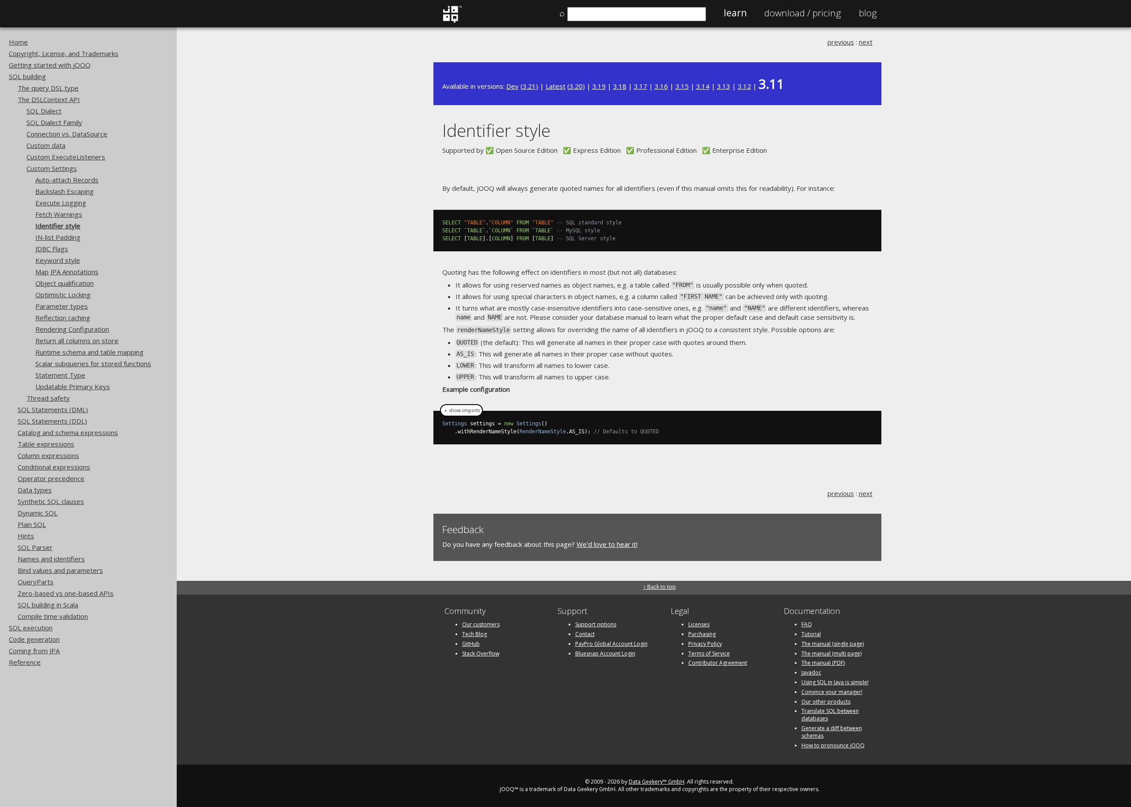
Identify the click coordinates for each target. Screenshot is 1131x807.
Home (18, 42)
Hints (26, 535)
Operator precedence (51, 478)
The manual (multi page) (831, 653)
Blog (868, 13)
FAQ (806, 624)
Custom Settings (52, 168)
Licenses (699, 624)
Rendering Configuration (72, 329)
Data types (35, 489)
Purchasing (702, 634)
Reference (25, 662)
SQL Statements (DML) (53, 409)
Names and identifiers (51, 558)
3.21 (529, 86)
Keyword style (57, 260)
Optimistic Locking (63, 294)
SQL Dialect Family (54, 122)
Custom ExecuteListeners (66, 156)
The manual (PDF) (823, 663)
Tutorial (811, 634)
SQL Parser (35, 547)
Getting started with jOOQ (50, 65)
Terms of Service (709, 653)
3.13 (723, 86)
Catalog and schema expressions (68, 432)
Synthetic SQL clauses (51, 501)
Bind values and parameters (60, 570)
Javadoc (811, 672)
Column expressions (48, 455)
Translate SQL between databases (830, 714)
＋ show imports (461, 410)
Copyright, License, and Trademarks (63, 53)
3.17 (640, 86)
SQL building (27, 76)
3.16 (661, 86)
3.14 (703, 86)
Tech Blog (474, 634)
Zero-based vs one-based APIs (66, 593)
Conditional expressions (54, 466)
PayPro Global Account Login (611, 644)
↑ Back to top (659, 587)
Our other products (825, 701)
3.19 (599, 86)
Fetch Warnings (58, 214)
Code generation (34, 639)
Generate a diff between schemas (831, 731)
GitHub (471, 644)
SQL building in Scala (48, 604)
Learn (735, 13)
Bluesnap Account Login (605, 653)
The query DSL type (48, 87)
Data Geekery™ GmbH (656, 781)
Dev (512, 86)
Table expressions (46, 443)
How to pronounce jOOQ (833, 745)
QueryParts (35, 581)
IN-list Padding (57, 237)
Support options (595, 624)
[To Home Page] (452, 21)
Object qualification (64, 283)
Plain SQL (32, 524)
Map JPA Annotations (67, 271)
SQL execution (31, 627)
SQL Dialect (44, 110)
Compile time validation (53, 616)
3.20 (576, 86)
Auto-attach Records (67, 179)
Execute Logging (60, 202)
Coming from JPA (34, 650)
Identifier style (57, 225)
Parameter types (61, 306)
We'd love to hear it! (607, 544)
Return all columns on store (76, 340)
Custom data (46, 145)
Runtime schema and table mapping (89, 352)
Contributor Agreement (717, 663)
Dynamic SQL (37, 512)
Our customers (481, 624)
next (866, 42)
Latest (556, 86)
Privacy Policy (705, 644)
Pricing (802, 13)
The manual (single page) (832, 644)
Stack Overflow (480, 653)
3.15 (682, 86)
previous (840, 42)
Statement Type (60, 375)
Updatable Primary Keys (72, 386)
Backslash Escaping (64, 191)
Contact (585, 634)
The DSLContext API (49, 99)
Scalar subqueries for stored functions (93, 363)
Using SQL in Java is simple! (835, 682)
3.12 (744, 86)
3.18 (619, 86)
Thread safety (48, 398)
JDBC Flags (51, 248)
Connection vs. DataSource (67, 133)
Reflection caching (62, 317)
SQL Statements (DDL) (52, 421)
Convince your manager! (831, 692)
